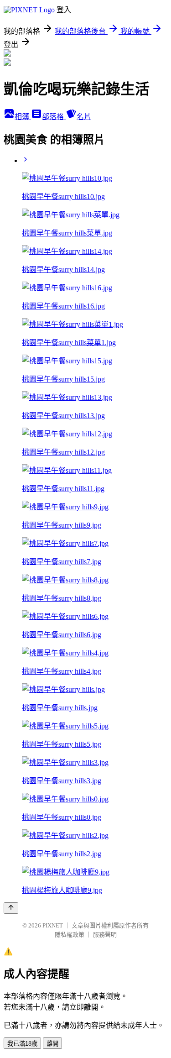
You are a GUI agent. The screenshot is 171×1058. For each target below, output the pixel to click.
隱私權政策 (69, 934)
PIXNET (52, 925)
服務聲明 (105, 934)
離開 (52, 1043)
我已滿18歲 (22, 1043)
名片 (84, 116)
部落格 (54, 116)
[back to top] (11, 908)
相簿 (23, 116)
